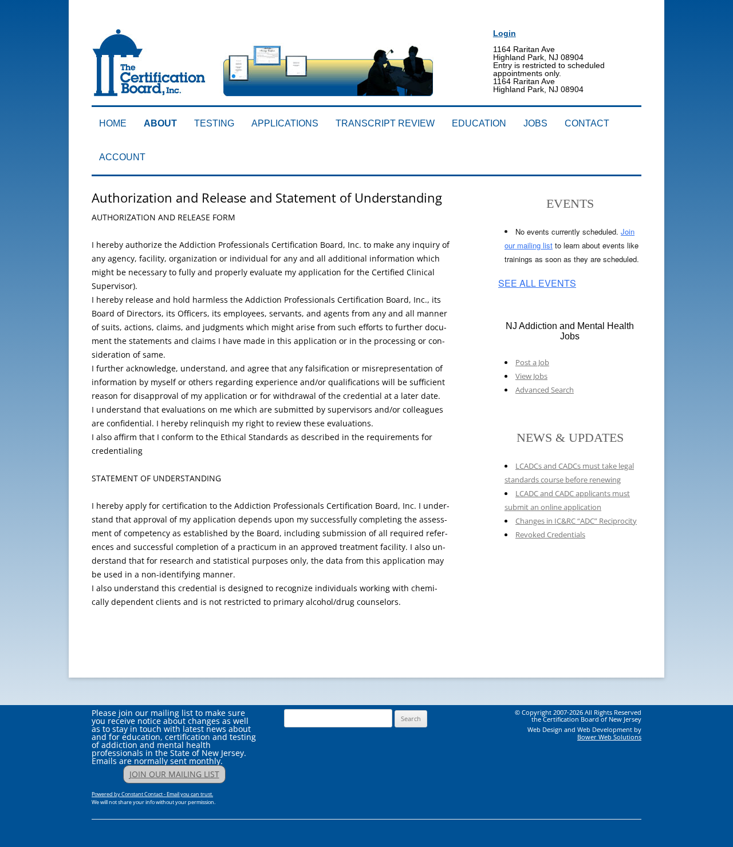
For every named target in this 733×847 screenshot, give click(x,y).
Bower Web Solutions (609, 737)
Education (479, 123)
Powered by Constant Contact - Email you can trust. (152, 794)
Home (113, 123)
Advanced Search (544, 390)
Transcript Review (385, 123)
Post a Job (532, 362)
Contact (587, 123)
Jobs (535, 123)
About (160, 123)
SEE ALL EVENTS (537, 283)
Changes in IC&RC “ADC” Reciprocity (576, 521)
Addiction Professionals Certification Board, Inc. (254, 21)
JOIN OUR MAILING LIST (174, 774)
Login (504, 33)
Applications (284, 123)
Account (122, 157)
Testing (214, 123)
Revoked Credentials (550, 534)
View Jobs (531, 376)
